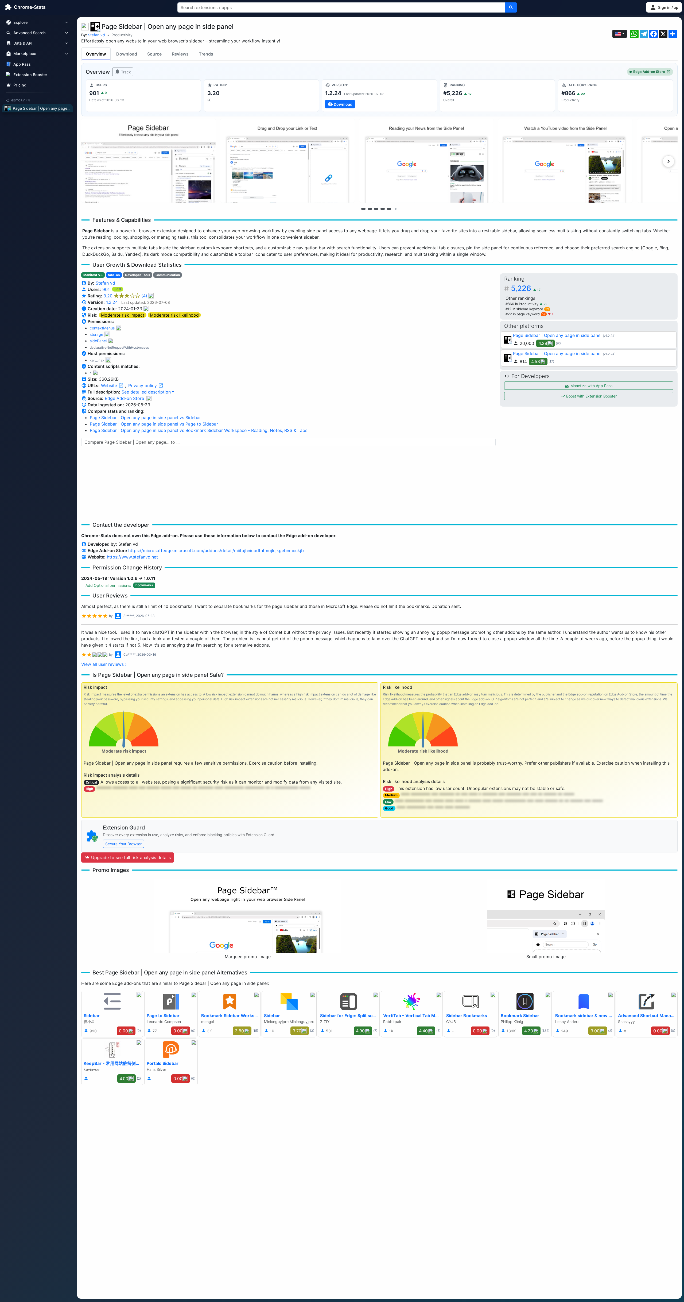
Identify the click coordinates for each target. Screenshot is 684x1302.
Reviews (180, 54)
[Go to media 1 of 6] (363, 209)
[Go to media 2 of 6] (370, 209)
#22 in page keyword (526, 314)
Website (109, 385)
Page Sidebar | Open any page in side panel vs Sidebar (145, 417)
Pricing (19, 85)
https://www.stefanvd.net (132, 557)
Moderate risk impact (122, 315)
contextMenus (102, 328)
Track (125, 72)
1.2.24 (112, 302)
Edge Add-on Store (649, 72)
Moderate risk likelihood (174, 315)
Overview (96, 54)
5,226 (526, 288)
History (20, 100)
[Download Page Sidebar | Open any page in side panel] (379, 96)
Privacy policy (143, 385)
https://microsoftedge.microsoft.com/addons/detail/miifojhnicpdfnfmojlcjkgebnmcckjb (216, 550)
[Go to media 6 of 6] (395, 209)
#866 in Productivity (522, 304)
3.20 (125, 295)
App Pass (22, 64)
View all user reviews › (104, 664)
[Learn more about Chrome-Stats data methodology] (149, 398)
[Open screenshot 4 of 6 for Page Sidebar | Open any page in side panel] (565, 161)
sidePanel (98, 341)
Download (126, 54)
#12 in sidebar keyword (527, 309)
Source (154, 54)
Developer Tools (137, 275)
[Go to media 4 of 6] (382, 209)
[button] (664, 7)
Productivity (122, 35)
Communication (168, 275)
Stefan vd (96, 35)
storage (96, 334)
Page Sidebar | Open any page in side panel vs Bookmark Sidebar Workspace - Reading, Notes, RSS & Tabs (198, 430)
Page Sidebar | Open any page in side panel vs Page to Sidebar (154, 424)
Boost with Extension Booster (591, 396)
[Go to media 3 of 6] (376, 209)
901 (106, 289)
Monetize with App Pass (590, 385)
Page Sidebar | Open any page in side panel (557, 335)
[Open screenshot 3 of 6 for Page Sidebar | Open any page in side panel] (426, 161)
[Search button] (511, 7)
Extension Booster (30, 74)
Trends (206, 54)
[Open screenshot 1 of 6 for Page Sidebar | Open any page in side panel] (148, 161)
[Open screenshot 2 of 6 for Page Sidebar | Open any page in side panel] (287, 161)
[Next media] (668, 161)
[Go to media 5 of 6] (389, 209)
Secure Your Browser (123, 843)
